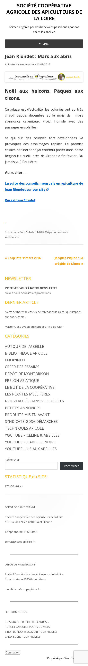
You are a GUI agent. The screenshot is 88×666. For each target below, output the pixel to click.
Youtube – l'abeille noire (30, 441)
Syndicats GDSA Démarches (31, 421)
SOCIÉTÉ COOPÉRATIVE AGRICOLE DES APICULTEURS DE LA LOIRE (44, 12)
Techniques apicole (24, 428)
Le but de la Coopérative (29, 387)
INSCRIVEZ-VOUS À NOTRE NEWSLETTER (31, 288)
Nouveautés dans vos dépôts (34, 400)
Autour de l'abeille (24, 346)
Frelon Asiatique (22, 380)
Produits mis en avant (27, 414)
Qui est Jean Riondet (20, 200)
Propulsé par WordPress (63, 658)
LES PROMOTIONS (16, 612)
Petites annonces (22, 407)
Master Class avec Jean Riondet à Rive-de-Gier (33, 326)
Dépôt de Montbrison (27, 373)
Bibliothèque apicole (26, 353)
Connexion (12, 652)
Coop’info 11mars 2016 (23, 258)
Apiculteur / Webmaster (19, 64)
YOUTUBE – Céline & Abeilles (32, 435)
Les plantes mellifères (27, 394)
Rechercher (12, 459)
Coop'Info (26, 232)
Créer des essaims (22, 366)
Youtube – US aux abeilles (31, 448)
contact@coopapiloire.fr (20, 541)
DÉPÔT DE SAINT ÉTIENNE (20, 507)
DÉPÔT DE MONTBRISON (20, 564)
